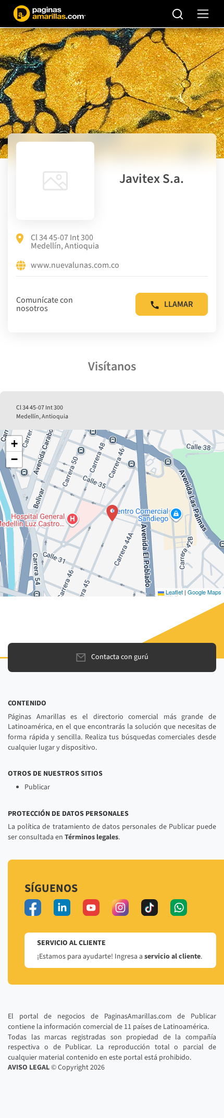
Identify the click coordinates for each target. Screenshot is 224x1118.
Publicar (37, 787)
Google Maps (204, 592)
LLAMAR (178, 304)
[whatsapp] (178, 907)
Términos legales (91, 837)
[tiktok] (149, 907)
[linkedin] (62, 907)
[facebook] (32, 907)
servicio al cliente (172, 956)
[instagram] (120, 907)
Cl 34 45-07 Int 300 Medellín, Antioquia (65, 241)
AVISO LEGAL (28, 1067)
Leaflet (173, 592)
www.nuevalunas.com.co (75, 265)
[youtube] (91, 907)
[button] (112, 513)
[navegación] (203, 14)
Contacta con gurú (119, 657)
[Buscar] (178, 13)
